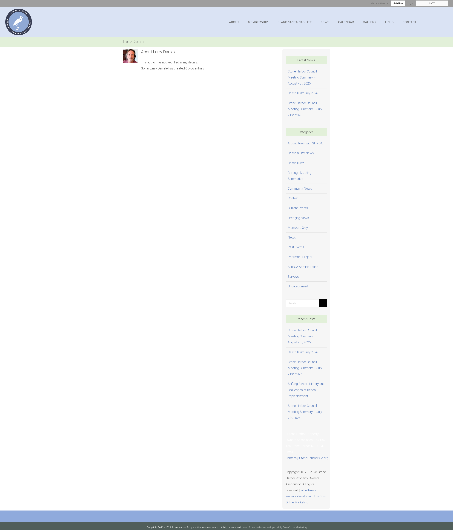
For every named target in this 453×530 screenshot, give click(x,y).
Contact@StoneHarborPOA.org (307, 458)
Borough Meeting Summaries (299, 176)
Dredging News (298, 218)
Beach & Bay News (301, 153)
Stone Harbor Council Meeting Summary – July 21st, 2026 (305, 109)
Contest (293, 198)
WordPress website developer (259, 527)
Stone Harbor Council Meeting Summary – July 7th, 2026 (305, 412)
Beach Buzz (296, 163)
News (292, 237)
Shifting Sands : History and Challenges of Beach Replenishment (306, 390)
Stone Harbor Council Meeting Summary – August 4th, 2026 (302, 77)
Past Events (296, 247)
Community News (300, 188)
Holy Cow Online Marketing (292, 527)
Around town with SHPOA (305, 143)
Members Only (298, 227)
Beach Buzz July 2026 (303, 93)
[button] (438, 22)
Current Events (298, 208)
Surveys (293, 276)
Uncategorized (298, 286)
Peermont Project (300, 257)
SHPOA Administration (303, 267)
